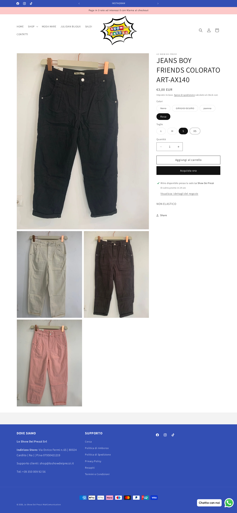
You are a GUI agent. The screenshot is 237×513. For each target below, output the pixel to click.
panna (209, 109)
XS (194, 131)
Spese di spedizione (184, 94)
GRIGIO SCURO (187, 109)
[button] (32, 26)
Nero (165, 109)
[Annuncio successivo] (158, 3)
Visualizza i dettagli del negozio (179, 193)
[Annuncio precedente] (79, 3)
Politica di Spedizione (98, 454)
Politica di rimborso (97, 448)
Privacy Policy (93, 461)
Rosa (163, 116)
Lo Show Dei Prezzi (33, 504)
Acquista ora (188, 170)
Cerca (88, 441)
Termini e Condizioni (97, 474)
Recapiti (90, 467)
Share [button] (163, 215)
